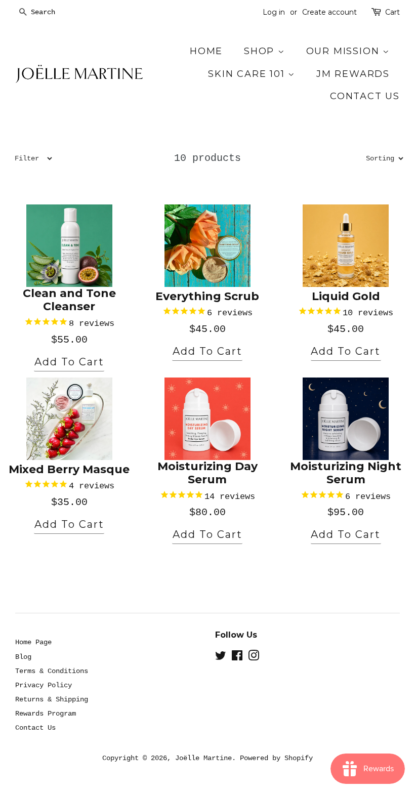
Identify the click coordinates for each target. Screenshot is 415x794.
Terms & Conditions (51, 671)
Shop (261, 51)
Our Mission (344, 51)
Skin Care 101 (248, 73)
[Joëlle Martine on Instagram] (253, 658)
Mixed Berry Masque (69, 469)
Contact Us (365, 96)
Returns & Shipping (51, 699)
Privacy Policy (43, 685)
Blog (23, 657)
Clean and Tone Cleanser (69, 300)
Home (206, 51)
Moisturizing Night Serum (345, 473)
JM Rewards (353, 73)
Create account (329, 12)
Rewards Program (45, 713)
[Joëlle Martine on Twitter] (220, 658)
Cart (392, 12)
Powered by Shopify (276, 758)
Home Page (33, 642)
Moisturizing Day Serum (207, 473)
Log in (274, 12)
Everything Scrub (207, 296)
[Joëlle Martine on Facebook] (237, 658)
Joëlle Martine (203, 758)
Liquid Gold (346, 296)
